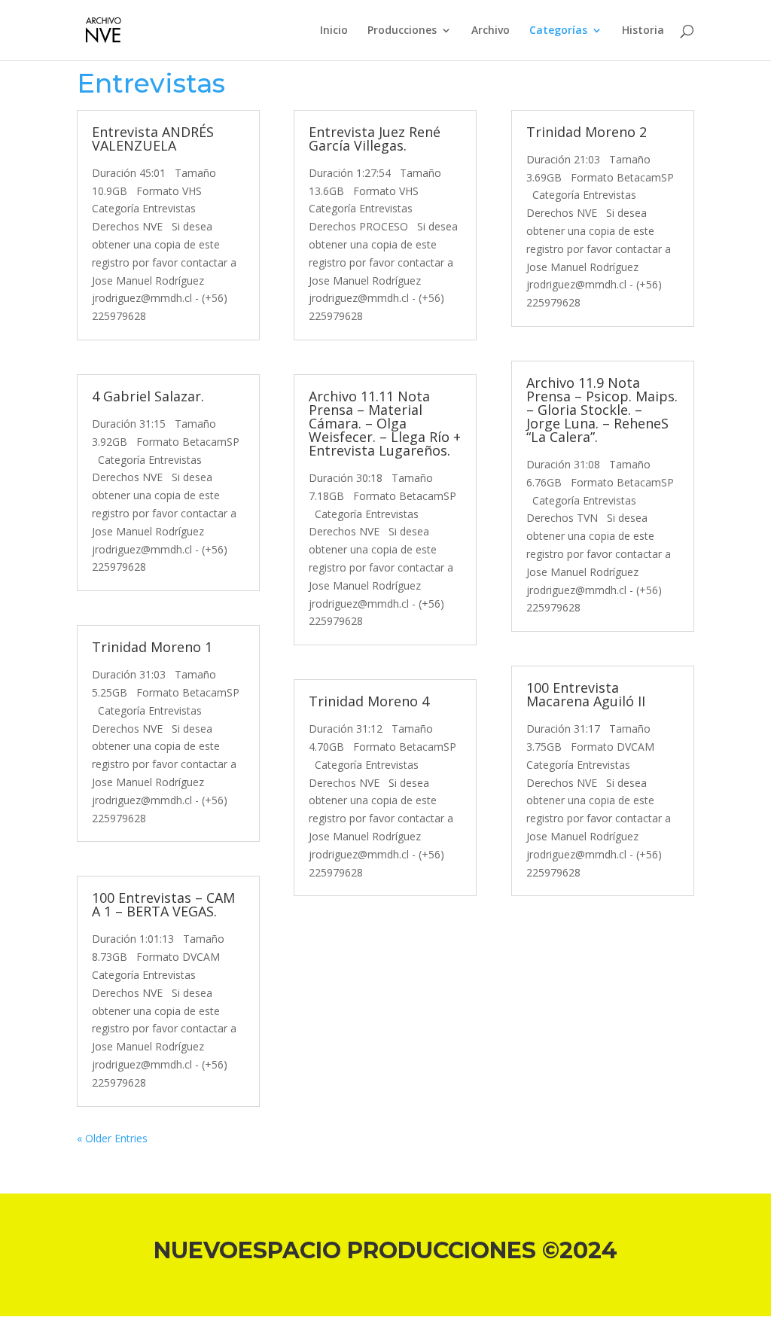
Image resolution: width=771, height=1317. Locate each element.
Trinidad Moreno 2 (586, 132)
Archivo (490, 31)
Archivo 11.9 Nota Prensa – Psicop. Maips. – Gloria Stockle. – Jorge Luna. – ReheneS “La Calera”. (602, 409)
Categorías (558, 31)
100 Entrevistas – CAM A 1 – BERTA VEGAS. (163, 904)
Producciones (402, 31)
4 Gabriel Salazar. (148, 396)
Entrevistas (151, 83)
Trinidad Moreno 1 (152, 647)
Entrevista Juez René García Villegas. (374, 138)
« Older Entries (112, 1138)
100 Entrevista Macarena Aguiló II (585, 694)
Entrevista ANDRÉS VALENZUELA (153, 138)
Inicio (334, 31)
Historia (643, 31)
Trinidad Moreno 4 (369, 701)
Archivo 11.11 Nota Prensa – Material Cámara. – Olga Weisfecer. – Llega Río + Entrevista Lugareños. (385, 423)
